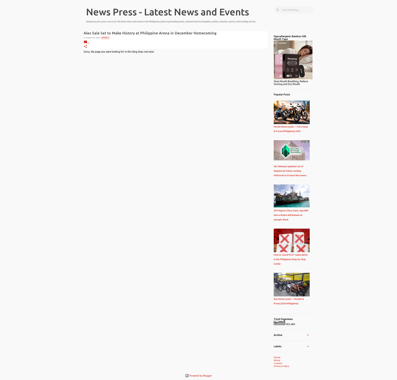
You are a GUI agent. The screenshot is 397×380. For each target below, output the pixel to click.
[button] (85, 47)
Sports (105, 38)
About (277, 360)
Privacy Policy (281, 366)
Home (277, 357)
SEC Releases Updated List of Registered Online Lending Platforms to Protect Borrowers (290, 171)
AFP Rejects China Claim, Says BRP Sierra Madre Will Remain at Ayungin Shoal (291, 215)
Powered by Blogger (200, 375)
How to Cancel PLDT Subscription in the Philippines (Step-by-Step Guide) (291, 259)
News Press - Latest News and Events (167, 11)
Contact (278, 363)
